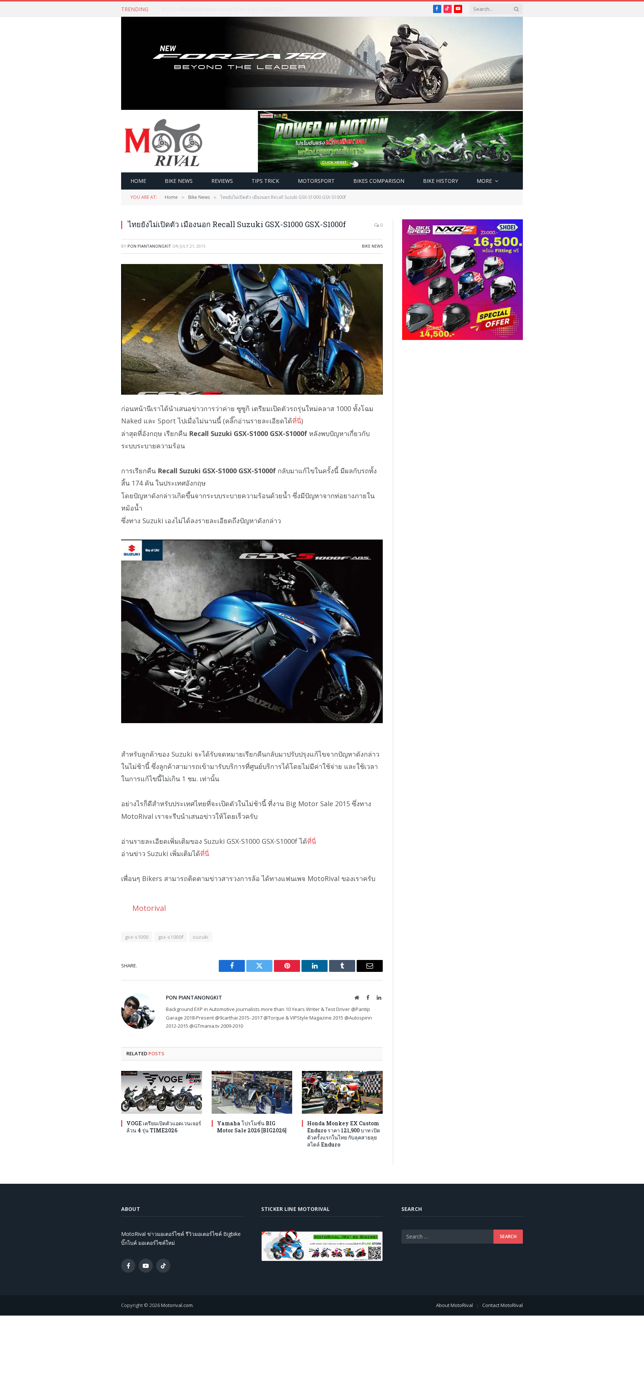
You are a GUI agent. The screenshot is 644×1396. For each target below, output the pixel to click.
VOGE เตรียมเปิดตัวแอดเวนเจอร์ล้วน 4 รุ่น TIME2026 (163, 1127)
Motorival (149, 908)
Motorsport (316, 180)
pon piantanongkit (149, 246)
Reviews (222, 180)
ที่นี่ (296, 420)
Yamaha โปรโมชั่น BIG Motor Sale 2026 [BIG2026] (252, 1127)
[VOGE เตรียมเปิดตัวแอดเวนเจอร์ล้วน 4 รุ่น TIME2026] (161, 1092)
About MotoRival (454, 1305)
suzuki (200, 937)
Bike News (179, 180)
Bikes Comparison (378, 180)
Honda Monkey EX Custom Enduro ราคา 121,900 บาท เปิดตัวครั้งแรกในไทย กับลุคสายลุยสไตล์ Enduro (343, 1134)
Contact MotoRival (502, 1305)
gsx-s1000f (171, 937)
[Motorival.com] (163, 142)
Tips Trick (265, 180)
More (484, 180)
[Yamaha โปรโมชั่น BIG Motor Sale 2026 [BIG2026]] (252, 1092)
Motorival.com (177, 1305)
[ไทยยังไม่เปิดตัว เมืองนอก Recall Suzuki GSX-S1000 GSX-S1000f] (252, 329)
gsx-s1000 (137, 937)
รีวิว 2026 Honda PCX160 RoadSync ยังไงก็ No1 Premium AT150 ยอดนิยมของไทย (245, 9)
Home (138, 180)
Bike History (440, 180)
